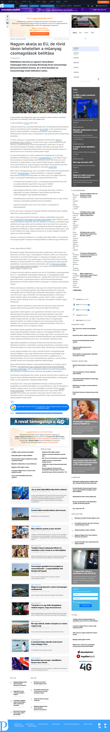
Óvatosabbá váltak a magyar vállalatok (22, 455)
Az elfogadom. (82, 602)
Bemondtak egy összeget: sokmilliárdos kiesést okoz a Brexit (46, 661)
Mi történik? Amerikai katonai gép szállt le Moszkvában (19, 713)
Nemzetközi (75, 172)
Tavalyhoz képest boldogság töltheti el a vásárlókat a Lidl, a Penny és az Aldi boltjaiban (48, 549)
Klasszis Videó (34, 6)
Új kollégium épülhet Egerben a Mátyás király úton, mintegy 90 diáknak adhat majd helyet (85, 482)
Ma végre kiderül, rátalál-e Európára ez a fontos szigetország (49, 625)
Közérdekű (75, 92)
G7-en (26, 123)
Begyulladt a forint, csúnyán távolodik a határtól (19, 693)
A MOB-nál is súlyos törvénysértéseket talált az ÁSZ (54, 465)
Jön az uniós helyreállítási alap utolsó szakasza (22, 476)
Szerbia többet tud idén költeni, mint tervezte (48, 510)
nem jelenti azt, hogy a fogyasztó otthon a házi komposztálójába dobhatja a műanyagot (37, 368)
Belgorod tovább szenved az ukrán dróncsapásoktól (84, 176)
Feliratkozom (85, 605)
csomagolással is (45, 158)
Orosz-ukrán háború (85, 17)
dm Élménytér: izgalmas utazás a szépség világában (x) (85, 423)
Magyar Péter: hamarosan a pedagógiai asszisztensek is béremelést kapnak (83, 645)
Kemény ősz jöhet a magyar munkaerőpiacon (85, 335)
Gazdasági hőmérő (10, 10)
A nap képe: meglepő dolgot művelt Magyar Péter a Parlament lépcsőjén (19, 703)
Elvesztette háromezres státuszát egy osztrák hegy (85, 393)
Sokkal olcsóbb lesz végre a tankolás (41, 699)
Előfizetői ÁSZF (88, 724)
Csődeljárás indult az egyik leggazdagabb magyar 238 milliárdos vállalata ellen (87, 213)
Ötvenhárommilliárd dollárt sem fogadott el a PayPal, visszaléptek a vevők (89, 195)
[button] (92, 6)
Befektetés (63, 6)
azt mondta (44, 129)
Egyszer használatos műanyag (36, 413)
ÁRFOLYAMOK (103, 2)
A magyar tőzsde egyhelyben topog (84, 148)
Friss (57, 6)
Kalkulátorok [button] (77, 6)
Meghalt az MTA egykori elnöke (20, 467)
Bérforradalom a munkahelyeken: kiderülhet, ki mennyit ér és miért (85, 354)
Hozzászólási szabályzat (72, 724)
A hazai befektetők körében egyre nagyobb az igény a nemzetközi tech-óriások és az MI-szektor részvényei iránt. (85, 469)
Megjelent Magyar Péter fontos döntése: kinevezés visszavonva (20, 683)
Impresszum (18, 724)
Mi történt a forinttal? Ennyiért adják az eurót (40, 682)
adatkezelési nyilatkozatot (81, 602)
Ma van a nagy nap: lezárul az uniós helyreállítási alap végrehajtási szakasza (53, 469)
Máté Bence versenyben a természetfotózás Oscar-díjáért (85, 386)
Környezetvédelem (57, 413)
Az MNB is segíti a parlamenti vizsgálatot (23, 452)
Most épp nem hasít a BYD (83, 162)
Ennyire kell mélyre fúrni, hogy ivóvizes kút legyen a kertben (86, 542)
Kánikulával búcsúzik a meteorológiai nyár (84, 496)
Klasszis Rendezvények (47, 6)
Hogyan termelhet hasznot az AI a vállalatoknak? (82, 348)
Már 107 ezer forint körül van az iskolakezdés (54, 458)
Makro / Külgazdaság (18, 39)
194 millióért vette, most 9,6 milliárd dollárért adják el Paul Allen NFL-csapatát (88, 234)
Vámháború (24, 6)
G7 (12, 401)
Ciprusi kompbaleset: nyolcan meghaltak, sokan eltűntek (84, 372)
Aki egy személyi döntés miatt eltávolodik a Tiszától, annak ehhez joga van (84, 502)
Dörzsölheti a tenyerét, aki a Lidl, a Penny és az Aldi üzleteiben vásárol (41, 691)
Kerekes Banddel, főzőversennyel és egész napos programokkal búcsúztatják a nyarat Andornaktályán (85, 490)
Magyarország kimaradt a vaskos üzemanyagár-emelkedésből (49, 588)
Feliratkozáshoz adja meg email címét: (82, 591)
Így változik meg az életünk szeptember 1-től (54, 472)
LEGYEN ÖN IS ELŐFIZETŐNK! (40, 432)
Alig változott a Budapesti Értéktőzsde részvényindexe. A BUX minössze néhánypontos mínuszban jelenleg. (85, 137)
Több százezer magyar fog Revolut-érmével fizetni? (85, 633)
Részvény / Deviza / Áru (78, 127)
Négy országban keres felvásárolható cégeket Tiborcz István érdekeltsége (88, 275)
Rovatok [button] (69, 6)
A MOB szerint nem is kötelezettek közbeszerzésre (51, 461)
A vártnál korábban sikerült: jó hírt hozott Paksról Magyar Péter (46, 643)
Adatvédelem (56, 724)
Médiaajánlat (30, 724)
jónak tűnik (53, 167)
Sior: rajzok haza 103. (78, 508)
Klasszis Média (32, 726)
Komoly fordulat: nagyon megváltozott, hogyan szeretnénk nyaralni (24, 459)
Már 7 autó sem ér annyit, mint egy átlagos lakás (84, 329)
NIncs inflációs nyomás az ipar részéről (46, 529)
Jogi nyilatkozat (43, 724)
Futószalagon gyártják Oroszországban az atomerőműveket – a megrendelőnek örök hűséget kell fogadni (47, 568)
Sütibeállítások (19, 726)
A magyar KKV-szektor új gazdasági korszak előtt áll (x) (84, 572)
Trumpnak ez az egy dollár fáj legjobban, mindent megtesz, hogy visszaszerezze (46, 606)
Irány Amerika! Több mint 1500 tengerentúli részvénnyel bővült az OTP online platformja (85, 463)
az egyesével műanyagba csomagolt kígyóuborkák (32, 219)
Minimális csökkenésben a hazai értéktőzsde (24, 464)
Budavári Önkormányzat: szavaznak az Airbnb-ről (85, 366)
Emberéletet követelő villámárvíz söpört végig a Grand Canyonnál (85, 379)
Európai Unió (48, 413)
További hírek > (77, 290)
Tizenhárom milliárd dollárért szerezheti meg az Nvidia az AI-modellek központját (88, 255)
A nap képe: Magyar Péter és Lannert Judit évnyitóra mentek (23, 471)
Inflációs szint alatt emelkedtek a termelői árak (53, 455)
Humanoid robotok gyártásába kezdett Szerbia (83, 341)
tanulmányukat (23, 173)
